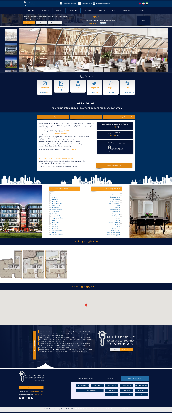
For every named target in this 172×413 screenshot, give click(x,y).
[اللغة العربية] (147, 3)
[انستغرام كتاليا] (26, 398)
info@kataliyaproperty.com (26, 394)
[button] (87, 10)
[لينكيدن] (124, 344)
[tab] (135, 378)
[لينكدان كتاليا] (23, 398)
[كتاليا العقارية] (132, 344)
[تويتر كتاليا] (20, 398)
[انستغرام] (119, 344)
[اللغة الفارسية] (143, 3)
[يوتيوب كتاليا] (29, 398)
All (45, 409)
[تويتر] (115, 344)
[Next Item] (165, 50)
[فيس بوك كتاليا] (32, 398)
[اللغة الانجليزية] (140, 3)
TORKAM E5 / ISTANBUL (69, 3)
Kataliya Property (61, 409)
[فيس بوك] (111, 344)
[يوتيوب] (128, 344)
